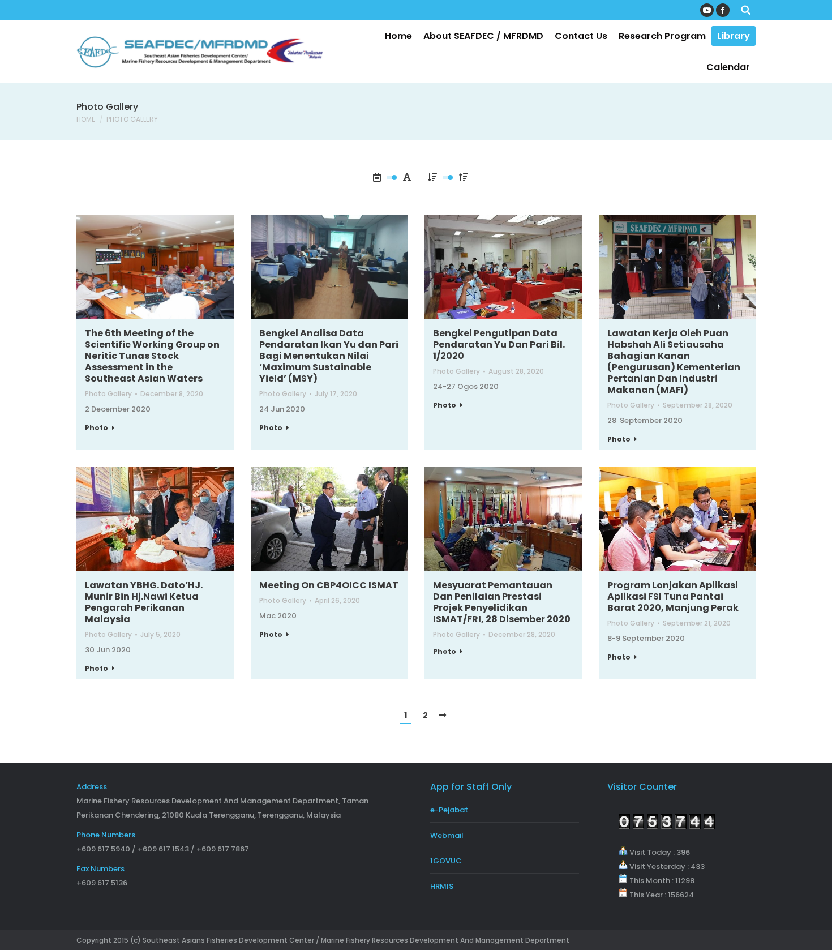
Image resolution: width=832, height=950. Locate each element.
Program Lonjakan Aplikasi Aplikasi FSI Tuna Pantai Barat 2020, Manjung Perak (673, 597)
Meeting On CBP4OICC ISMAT (328, 585)
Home (85, 119)
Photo (96, 428)
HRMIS (441, 886)
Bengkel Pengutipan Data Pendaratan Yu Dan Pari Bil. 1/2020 (499, 345)
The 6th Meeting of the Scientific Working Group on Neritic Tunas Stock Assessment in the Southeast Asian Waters (152, 356)
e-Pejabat (449, 809)
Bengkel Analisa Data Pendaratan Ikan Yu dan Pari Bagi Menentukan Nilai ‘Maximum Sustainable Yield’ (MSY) (328, 356)
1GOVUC (446, 860)
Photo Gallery (108, 394)
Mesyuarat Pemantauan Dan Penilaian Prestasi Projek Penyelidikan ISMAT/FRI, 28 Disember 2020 (502, 602)
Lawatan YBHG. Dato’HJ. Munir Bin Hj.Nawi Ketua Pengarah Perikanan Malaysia (144, 602)
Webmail (447, 835)
